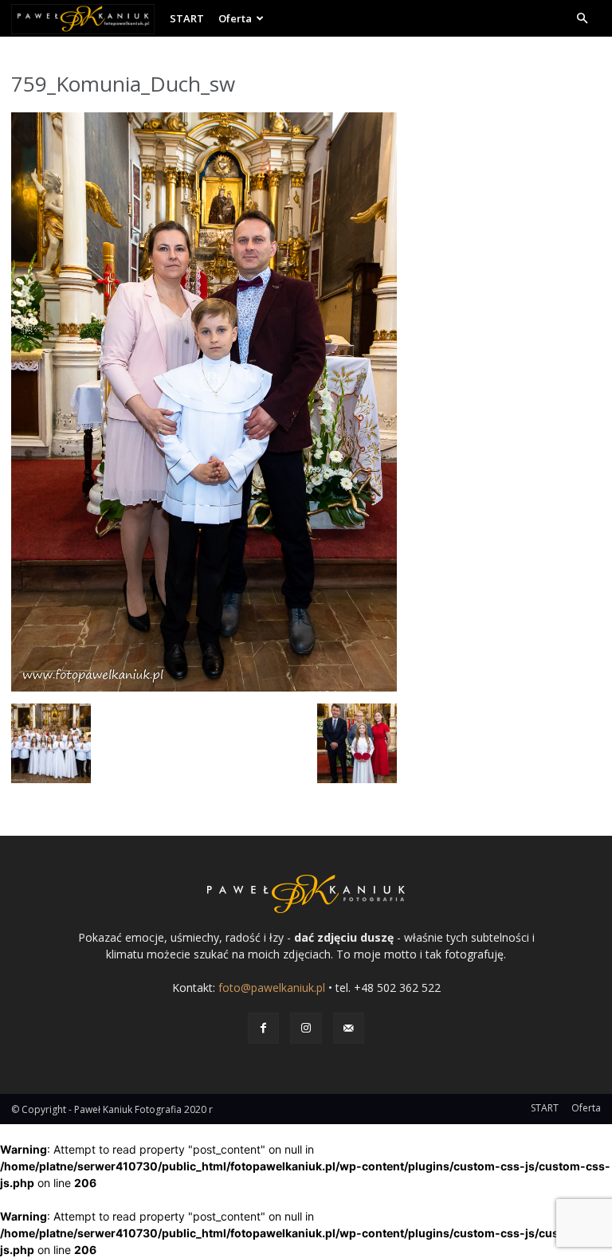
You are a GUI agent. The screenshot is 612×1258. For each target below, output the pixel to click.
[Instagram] (305, 1028)
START (187, 18)
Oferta (235, 18)
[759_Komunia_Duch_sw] (204, 687)
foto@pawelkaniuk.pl (271, 987)
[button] (582, 18)
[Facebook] (263, 1028)
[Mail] (348, 1028)
